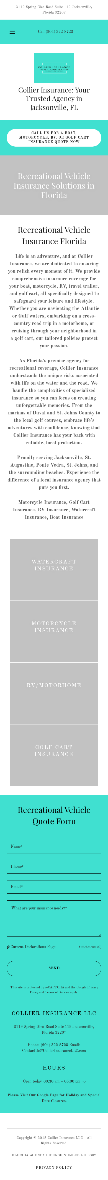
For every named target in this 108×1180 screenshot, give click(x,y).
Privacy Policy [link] (54, 1168)
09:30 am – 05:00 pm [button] (61, 1081)
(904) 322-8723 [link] (59, 32)
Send (54, 968)
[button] (12, 31)
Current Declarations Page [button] (33, 947)
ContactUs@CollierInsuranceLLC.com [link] (54, 1051)
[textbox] (54, 846)
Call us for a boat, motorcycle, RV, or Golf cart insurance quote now (54, 137)
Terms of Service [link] (57, 992)
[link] (54, 68)
